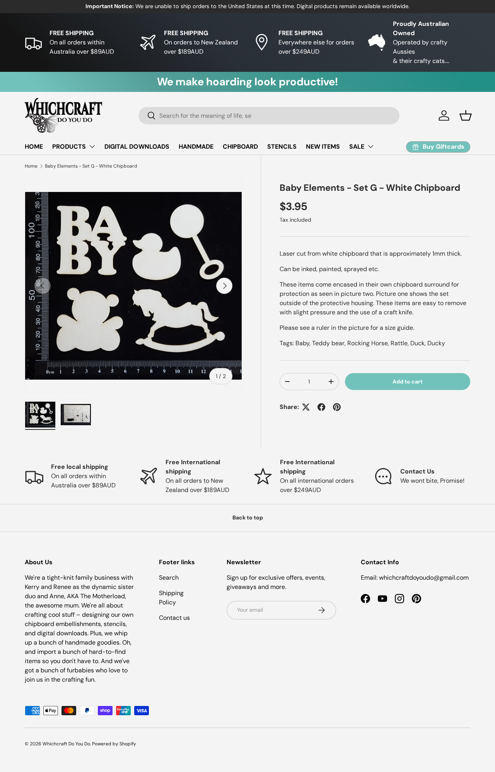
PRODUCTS (69, 147)
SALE (356, 147)
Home (31, 166)
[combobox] (268, 115)
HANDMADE (196, 147)
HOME (34, 147)
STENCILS (282, 147)
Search (169, 577)
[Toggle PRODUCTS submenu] (92, 146)
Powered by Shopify (114, 744)
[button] (465, 115)
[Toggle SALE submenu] (370, 146)
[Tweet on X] (306, 407)
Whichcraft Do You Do (66, 744)
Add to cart (408, 381)
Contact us (174, 618)
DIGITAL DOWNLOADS (136, 147)
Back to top (247, 517)
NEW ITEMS (323, 147)
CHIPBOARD (240, 147)
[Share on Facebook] (321, 407)
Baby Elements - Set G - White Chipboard (91, 166)
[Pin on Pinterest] (337, 407)
